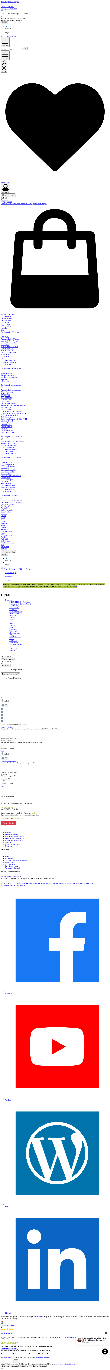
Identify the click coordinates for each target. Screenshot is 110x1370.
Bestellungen (42, 204)
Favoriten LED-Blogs (12, 844)
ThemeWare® (71, 1337)
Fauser (11, 619)
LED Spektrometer (11, 834)
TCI (10, 646)
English (7, 33)
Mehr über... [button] (5, 826)
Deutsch (8, 28)
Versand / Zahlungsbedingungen (16, 860)
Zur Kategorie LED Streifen (10, 437)
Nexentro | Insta (14, 633)
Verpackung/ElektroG (12, 868)
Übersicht (4, 204)
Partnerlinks (9, 846)
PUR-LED (13, 641)
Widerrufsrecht (10, 864)
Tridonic (12, 650)
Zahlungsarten (33, 204)
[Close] (2, 1368)
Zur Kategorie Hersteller (9, 495)
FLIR (11, 621)
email (33, 813)
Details (2, 751)
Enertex (12, 617)
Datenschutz (9, 862)
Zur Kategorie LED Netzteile (11, 332)
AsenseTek (13, 610)
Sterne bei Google (42, 1357)
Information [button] (5, 850)
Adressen (24, 204)
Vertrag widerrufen (8, 823)
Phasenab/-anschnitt (14, 678)
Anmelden (4, 200)
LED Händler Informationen (14, 838)
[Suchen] (22, 49)
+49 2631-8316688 (7, 7)
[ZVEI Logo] (14, 883)
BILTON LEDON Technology (20, 602)
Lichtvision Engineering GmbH (20, 604)
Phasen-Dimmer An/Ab (7, 727)
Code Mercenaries (15, 612)
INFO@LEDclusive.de (9, 9)
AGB (7, 856)
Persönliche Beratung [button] (8, 797)
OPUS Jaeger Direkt (15, 670)
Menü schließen (9, 196)
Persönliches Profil (14, 204)
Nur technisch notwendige (10, 1366)
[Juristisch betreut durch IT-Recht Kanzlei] (47, 883)
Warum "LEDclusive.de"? (14, 840)
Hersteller (8, 600)
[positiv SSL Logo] (26, 883)
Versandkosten (38, 1317)
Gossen (12, 623)
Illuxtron (12, 625)
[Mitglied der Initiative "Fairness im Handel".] (78, 883)
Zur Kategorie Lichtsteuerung (11, 385)
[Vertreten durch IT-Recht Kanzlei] (13, 885)
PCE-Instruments (15, 637)
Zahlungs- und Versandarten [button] (10, 872)
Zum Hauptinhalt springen (10, 2)
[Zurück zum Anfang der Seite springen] (16, 1361)
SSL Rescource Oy (15, 644)
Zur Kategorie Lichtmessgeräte (11, 368)
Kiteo (11, 627)
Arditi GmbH (14, 608)
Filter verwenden (9, 659)
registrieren (8, 202)
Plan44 (11, 639)
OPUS (11, 635)
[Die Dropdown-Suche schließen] (25, 48)
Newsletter (8, 842)
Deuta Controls (14, 614)
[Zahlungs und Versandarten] (11, 877)
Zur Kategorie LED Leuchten (11, 457)
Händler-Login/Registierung (14, 836)
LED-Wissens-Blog (9, 1349)
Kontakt (8, 832)
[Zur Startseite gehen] (8, 36)
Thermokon (13, 648)
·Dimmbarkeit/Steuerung (9, 674)
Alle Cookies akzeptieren (38, 1366)
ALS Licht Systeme (16, 606)
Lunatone (12, 629)
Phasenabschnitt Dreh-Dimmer (9, 761)
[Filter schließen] (2, 663)
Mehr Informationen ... (67, 1364)
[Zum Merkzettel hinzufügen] (4, 705)
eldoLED (12, 615)
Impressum (9, 858)
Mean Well (13, 631)
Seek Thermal (14, 643)
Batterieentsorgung (11, 866)
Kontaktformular (17, 818)
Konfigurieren (24, 1366)
